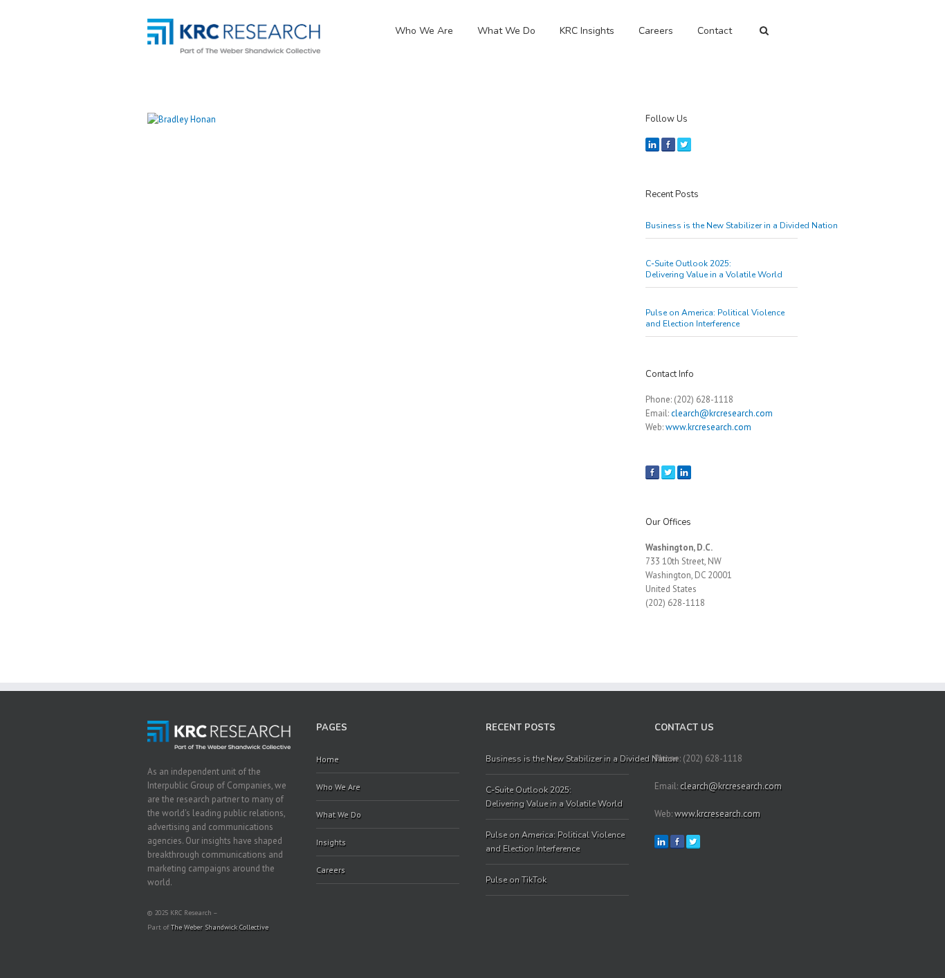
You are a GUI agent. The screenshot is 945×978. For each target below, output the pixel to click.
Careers (656, 30)
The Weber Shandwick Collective (219, 927)
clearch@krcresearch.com (722, 413)
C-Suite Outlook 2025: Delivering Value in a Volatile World (715, 269)
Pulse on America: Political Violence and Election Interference (715, 318)
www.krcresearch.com (708, 427)
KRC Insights (587, 30)
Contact (714, 30)
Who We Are (424, 30)
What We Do (506, 30)
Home (327, 759)
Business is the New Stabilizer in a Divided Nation (721, 225)
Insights (331, 842)
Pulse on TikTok (516, 879)
